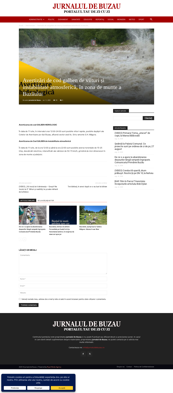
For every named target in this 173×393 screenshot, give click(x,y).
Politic (51, 19)
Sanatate (76, 19)
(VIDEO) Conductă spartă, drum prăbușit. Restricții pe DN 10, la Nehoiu (134, 171)
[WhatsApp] (55, 115)
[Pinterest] (49, 115)
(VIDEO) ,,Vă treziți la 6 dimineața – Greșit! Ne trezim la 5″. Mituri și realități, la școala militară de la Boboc (38, 189)
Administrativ (30, 25)
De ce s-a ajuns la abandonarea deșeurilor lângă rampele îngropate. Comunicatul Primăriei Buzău (32, 229)
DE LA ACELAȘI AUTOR (46, 200)
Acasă (21, 25)
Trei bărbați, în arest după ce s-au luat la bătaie (87, 186)
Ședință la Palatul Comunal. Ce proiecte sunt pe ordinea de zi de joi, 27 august (134, 146)
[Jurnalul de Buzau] (86, 8)
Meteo (132, 19)
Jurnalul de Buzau (35, 100)
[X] (43, 115)
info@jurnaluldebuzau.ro (93, 347)
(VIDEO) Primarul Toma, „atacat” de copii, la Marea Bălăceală (132, 134)
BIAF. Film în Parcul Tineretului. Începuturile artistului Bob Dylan (131, 182)
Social (111, 19)
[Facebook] (37, 115)
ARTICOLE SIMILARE (27, 200)
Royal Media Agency (54, 367)
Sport (141, 19)
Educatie (88, 19)
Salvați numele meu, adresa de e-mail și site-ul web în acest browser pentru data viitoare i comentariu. (64, 299)
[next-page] (24, 239)
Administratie (35, 19)
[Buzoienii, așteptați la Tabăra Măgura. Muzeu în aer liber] (93, 215)
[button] (151, 19)
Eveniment (63, 19)
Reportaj (100, 19)
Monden (121, 19)
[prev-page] (20, 239)
